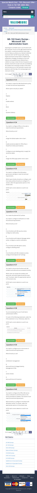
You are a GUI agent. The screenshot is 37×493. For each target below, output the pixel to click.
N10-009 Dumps (10, 458)
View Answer (11, 118)
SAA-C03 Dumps (10, 448)
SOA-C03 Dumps (10, 466)
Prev (14, 74)
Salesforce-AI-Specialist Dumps (14, 463)
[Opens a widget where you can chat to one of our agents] (24, 482)
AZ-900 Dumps (10, 442)
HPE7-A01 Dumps (10, 455)
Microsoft (11, 28)
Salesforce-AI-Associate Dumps (14, 461)
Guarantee (7, 477)
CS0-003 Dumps (10, 453)
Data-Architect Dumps (12, 450)
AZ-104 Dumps (10, 445)
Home (5, 28)
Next (20, 75)
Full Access (20, 118)
